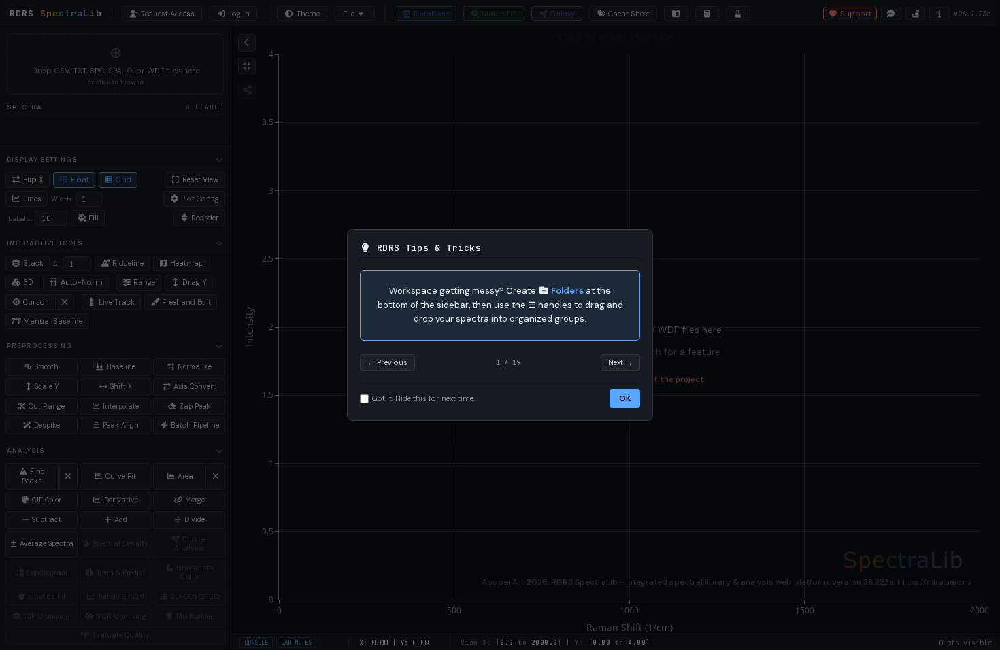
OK (625, 398)
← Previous (387, 362)
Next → (620, 362)
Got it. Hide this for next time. (423, 398)
